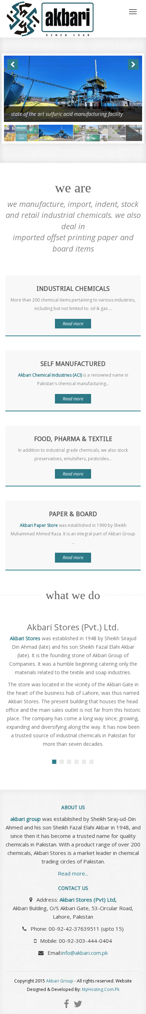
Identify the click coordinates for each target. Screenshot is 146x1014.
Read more (73, 324)
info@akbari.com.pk (84, 952)
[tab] (54, 762)
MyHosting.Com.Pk (100, 989)
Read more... (73, 873)
